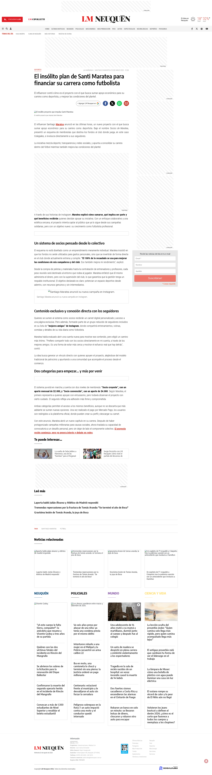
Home (47, 29)
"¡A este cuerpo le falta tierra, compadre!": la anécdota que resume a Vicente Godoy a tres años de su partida (51, 630)
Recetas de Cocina (65, 34)
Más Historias (50, 34)
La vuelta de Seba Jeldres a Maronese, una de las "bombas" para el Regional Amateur (65, 455)
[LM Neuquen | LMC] (36, 19)
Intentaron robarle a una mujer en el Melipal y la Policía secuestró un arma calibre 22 (87, 648)
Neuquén (70, 29)
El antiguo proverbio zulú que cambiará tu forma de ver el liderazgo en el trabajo (161, 654)
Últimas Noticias (58, 29)
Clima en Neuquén (34, 34)
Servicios (152, 754)
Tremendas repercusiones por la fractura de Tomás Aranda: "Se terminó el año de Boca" (81, 507)
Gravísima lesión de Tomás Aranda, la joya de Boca (61, 512)
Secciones (152, 751)
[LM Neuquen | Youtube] (206, 29)
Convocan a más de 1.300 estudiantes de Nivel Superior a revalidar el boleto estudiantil (50, 709)
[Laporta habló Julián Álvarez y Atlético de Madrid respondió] (50, 559)
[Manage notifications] (206, 761)
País (113, 29)
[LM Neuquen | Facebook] (192, 29)
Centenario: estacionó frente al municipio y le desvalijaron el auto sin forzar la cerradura (86, 690)
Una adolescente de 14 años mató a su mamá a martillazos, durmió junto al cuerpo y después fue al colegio (124, 630)
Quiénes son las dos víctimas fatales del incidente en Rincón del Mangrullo (49, 651)
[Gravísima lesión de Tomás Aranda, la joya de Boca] (124, 559)
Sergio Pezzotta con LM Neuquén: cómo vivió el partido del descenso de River (113, 455)
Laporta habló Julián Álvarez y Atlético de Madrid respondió (66, 502)
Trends (134, 751)
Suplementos (136, 754)
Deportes (153, 29)
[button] (3, 28)
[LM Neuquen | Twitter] (197, 29)
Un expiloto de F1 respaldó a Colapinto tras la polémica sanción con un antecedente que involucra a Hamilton (161, 575)
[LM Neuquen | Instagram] (202, 29)
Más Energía (90, 29)
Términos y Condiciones (139, 757)
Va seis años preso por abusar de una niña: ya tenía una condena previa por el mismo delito (87, 629)
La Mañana (88, 70)
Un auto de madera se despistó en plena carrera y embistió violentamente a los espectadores (124, 651)
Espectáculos (129, 29)
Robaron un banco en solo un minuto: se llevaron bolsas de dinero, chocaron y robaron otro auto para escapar (124, 713)
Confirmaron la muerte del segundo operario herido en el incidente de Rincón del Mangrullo (51, 690)
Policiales (79, 29)
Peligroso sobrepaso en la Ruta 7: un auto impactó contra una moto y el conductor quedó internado (87, 710)
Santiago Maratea (103, 70)
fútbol (63, 529)
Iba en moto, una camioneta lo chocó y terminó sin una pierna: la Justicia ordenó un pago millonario (87, 669)
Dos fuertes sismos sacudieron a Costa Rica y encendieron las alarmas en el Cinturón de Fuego (123, 693)
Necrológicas (142, 29)
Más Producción (103, 29)
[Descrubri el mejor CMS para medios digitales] (168, 770)
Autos (119, 29)
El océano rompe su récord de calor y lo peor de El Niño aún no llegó (160, 694)
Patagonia (163, 29)
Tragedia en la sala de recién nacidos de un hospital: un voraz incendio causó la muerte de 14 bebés (123, 672)
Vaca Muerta (20, 34)
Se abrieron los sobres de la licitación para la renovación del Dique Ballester (50, 670)
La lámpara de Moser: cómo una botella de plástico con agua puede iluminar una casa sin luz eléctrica (160, 675)
